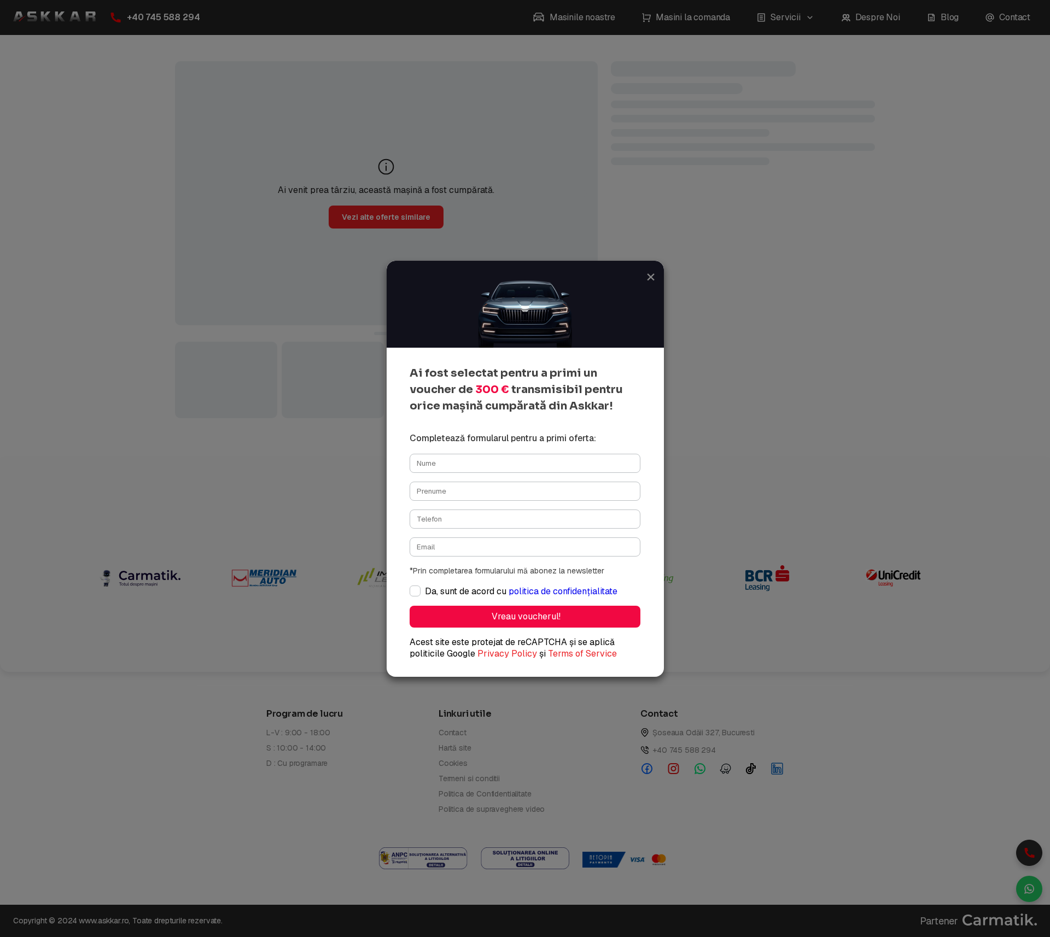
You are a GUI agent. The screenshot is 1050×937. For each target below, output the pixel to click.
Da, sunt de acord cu (521, 591)
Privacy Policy (507, 653)
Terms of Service (582, 653)
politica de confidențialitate (563, 591)
